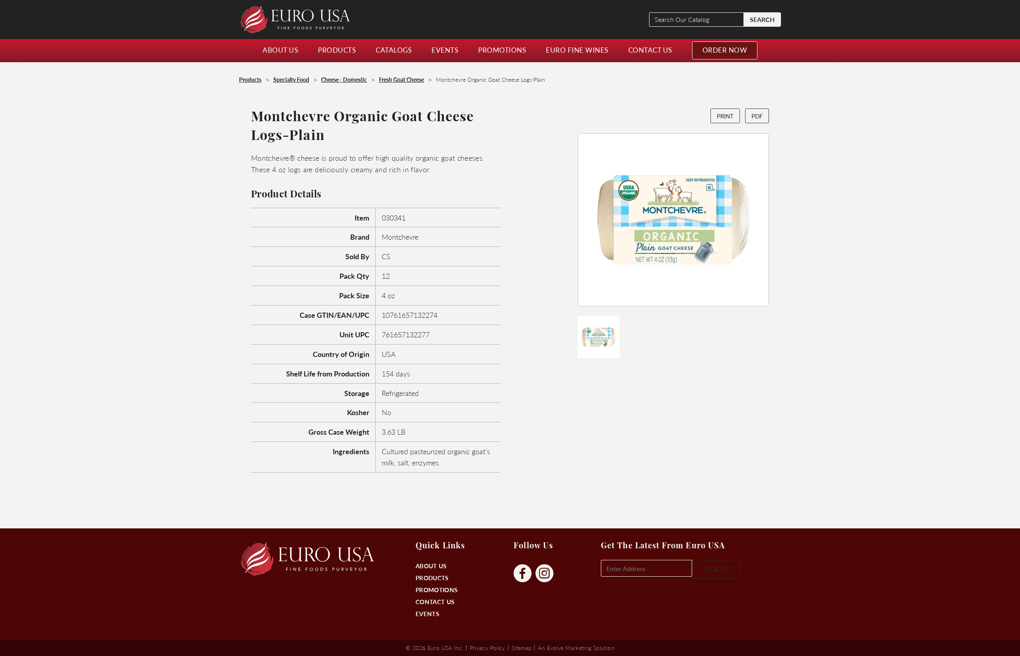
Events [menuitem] (445, 50)
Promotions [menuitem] (502, 50)
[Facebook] (523, 573)
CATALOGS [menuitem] (394, 50)
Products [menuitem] (337, 50)
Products (432, 577)
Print (725, 116)
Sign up (716, 569)
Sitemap (522, 648)
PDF (757, 116)
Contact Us (435, 601)
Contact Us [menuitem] (650, 50)
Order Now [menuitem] (724, 50)
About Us (431, 565)
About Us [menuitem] (280, 50)
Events (427, 613)
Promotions (436, 589)
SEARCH (762, 19)
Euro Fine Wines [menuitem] (577, 50)
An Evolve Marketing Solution (576, 648)
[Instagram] (544, 573)
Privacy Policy (487, 648)
